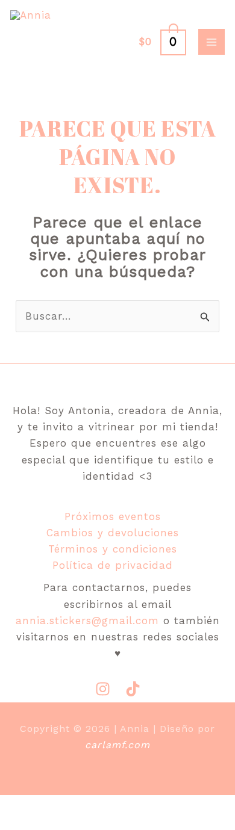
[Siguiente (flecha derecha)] (67, 824)
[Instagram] (102, 688)
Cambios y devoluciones (112, 533)
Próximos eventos (112, 516)
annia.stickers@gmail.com (87, 621)
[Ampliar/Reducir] (21, 807)
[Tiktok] (132, 688)
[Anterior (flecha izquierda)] (21, 824)
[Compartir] (114, 807)
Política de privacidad (112, 565)
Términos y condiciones (112, 549)
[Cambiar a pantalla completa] (67, 807)
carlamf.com (117, 745)
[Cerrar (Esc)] (160, 807)
